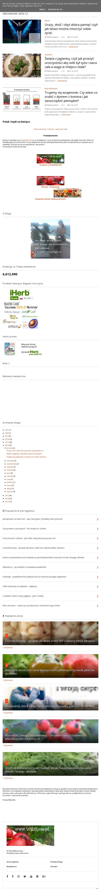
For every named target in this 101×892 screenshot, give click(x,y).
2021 (7, 430)
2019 (7, 436)
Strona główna (13, 862)
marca (9, 485)
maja (9, 479)
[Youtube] (31, 876)
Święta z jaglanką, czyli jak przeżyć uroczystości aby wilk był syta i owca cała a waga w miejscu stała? (71, 62)
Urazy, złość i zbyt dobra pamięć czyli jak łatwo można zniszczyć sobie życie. (71, 28)
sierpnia (10, 470)
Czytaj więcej (73, 47)
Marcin (47, 21)
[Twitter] (25, 876)
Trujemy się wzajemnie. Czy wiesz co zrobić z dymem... (27, 457)
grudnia (10, 448)
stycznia (10, 491)
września (10, 467)
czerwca (10, 476)
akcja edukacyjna (51, 88)
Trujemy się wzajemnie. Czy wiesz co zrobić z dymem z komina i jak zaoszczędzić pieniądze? (71, 96)
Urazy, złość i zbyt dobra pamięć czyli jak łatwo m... (25, 451)
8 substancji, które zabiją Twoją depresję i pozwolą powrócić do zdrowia (49, 706)
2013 (7, 501)
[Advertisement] (19, 398)
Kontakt (53, 866)
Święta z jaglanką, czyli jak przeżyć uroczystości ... (25, 454)
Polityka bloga (56, 862)
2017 (7, 442)
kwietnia (10, 482)
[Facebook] (7, 876)
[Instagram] (18, 876)
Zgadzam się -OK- (55, 9)
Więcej (42, 9)
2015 (7, 495)
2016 (7, 445)
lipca (9, 473)
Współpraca (12, 866)
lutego (9, 488)
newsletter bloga (27, 140)
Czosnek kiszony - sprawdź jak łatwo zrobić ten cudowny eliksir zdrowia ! (50, 641)
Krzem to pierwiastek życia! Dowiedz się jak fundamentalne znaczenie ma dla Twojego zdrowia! (48, 769)
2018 (7, 439)
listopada (10, 461)
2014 (7, 498)
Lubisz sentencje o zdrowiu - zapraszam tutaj (50, 129)
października (12, 464)
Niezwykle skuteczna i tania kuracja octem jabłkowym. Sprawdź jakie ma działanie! (49, 671)
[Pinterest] (37, 876)
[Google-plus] (44, 876)
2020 (7, 433)
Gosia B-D (48, 55)
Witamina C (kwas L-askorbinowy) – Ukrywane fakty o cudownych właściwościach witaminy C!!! (45, 737)
